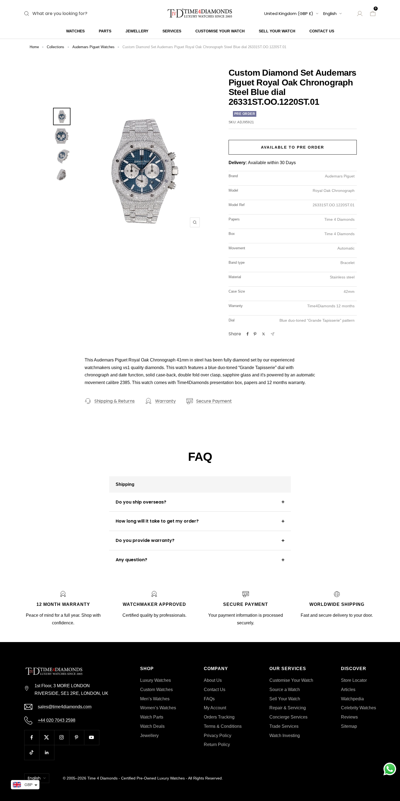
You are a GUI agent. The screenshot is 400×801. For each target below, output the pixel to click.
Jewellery (136, 31)
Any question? (131, 560)
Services (171, 31)
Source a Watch (284, 689)
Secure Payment (214, 401)
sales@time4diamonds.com (64, 706)
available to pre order (292, 147)
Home (34, 47)
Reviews (349, 717)
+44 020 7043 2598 (56, 720)
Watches (75, 31)
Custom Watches (156, 689)
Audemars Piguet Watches (93, 47)
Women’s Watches (158, 707)
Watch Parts (151, 717)
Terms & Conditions (223, 726)
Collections (55, 47)
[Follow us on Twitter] (46, 737)
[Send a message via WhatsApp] (389, 769)
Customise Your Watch (220, 31)
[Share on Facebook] (248, 334)
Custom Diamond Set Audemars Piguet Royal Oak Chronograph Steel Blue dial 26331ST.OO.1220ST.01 (204, 47)
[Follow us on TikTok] (31, 752)
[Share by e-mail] (272, 334)
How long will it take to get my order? (157, 521)
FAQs (209, 698)
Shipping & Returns (114, 401)
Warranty (165, 401)
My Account (215, 707)
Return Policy (217, 744)
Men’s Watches (155, 698)
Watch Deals (152, 726)
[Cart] (373, 13)
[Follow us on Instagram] (61, 737)
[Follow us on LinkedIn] (46, 752)
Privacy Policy (217, 735)
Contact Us (321, 31)
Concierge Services (288, 717)
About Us (213, 680)
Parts (105, 31)
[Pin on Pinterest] (255, 334)
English (330, 13)
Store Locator (354, 680)
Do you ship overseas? (141, 502)
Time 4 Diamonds (102, 778)
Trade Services (284, 726)
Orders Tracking (219, 717)
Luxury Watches (155, 680)
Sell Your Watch (277, 31)
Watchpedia (352, 698)
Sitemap (349, 726)
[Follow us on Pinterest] (76, 737)
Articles (348, 689)
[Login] (359, 13)
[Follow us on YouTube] (91, 737)
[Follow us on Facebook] (31, 737)
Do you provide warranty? (145, 540)
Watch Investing (284, 735)
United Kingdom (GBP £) (288, 13)
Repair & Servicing (287, 707)
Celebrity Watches (358, 707)
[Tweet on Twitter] (263, 334)
